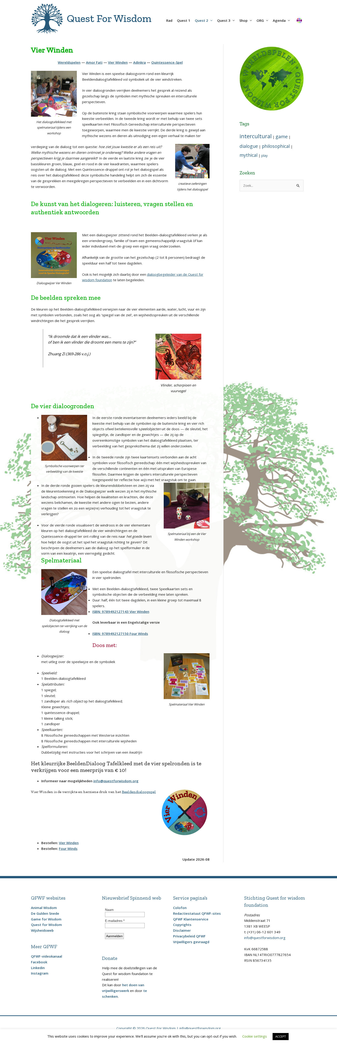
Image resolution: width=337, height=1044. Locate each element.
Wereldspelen (69, 62)
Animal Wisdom (44, 907)
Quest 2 (201, 20)
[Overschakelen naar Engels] (299, 18)
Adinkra (139, 62)
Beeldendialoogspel (139, 792)
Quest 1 (183, 20)
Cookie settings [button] (254, 1036)
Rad (169, 20)
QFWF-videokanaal (46, 956)
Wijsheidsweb (42, 930)
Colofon (180, 907)
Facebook (39, 962)
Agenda (279, 20)
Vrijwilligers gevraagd (191, 941)
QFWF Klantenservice (190, 919)
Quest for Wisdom (46, 924)
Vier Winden (118, 62)
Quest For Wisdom (109, 18)
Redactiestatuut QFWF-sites (197, 913)
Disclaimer (182, 930)
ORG (260, 20)
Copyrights (182, 924)
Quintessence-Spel (167, 62)
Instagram (39, 973)
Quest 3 (223, 20)
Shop (243, 20)
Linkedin (38, 967)
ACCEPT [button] (280, 1036)
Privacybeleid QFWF (189, 936)
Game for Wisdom (46, 919)
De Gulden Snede (45, 913)
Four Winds (68, 848)
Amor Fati (94, 62)
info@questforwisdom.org (115, 781)
